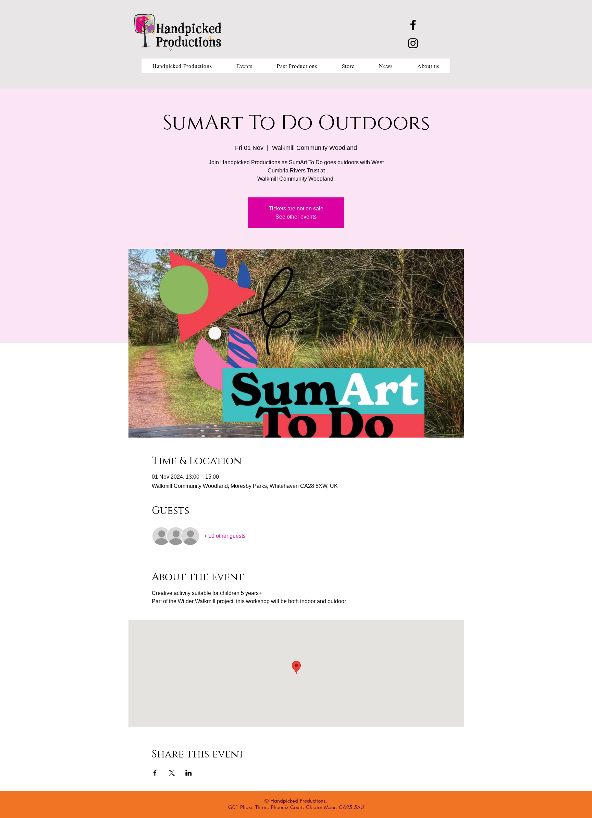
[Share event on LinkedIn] (188, 773)
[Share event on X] (172, 773)
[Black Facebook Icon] (413, 24)
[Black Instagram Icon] (413, 43)
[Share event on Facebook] (155, 773)
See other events (296, 217)
